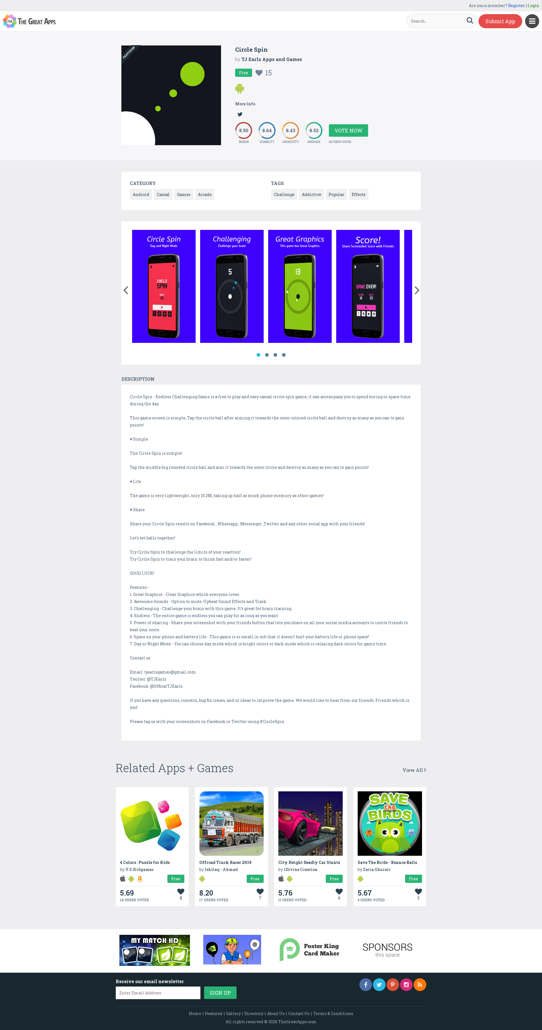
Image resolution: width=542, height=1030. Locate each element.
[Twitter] (379, 984)
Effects (359, 194)
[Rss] (420, 984)
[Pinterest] (392, 984)
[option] (164, 287)
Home (195, 1013)
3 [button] (275, 355)
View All (413, 770)
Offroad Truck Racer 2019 (225, 862)
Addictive (311, 194)
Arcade (205, 194)
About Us (276, 1013)
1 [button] (258, 355)
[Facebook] (365, 984)
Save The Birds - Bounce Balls (387, 862)
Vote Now (348, 130)
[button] (125, 289)
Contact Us (299, 1013)
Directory (253, 1013)
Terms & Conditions (333, 1013)
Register (516, 5)
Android (141, 194)
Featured (213, 1013)
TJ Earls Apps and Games (271, 59)
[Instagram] (406, 984)
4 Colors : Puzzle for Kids (145, 862)
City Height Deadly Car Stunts (309, 862)
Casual (163, 194)
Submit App (500, 21)
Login (533, 5)
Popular (336, 194)
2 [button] (267, 355)
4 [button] (284, 355)
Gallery (233, 1013)
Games (184, 194)
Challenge (284, 194)
